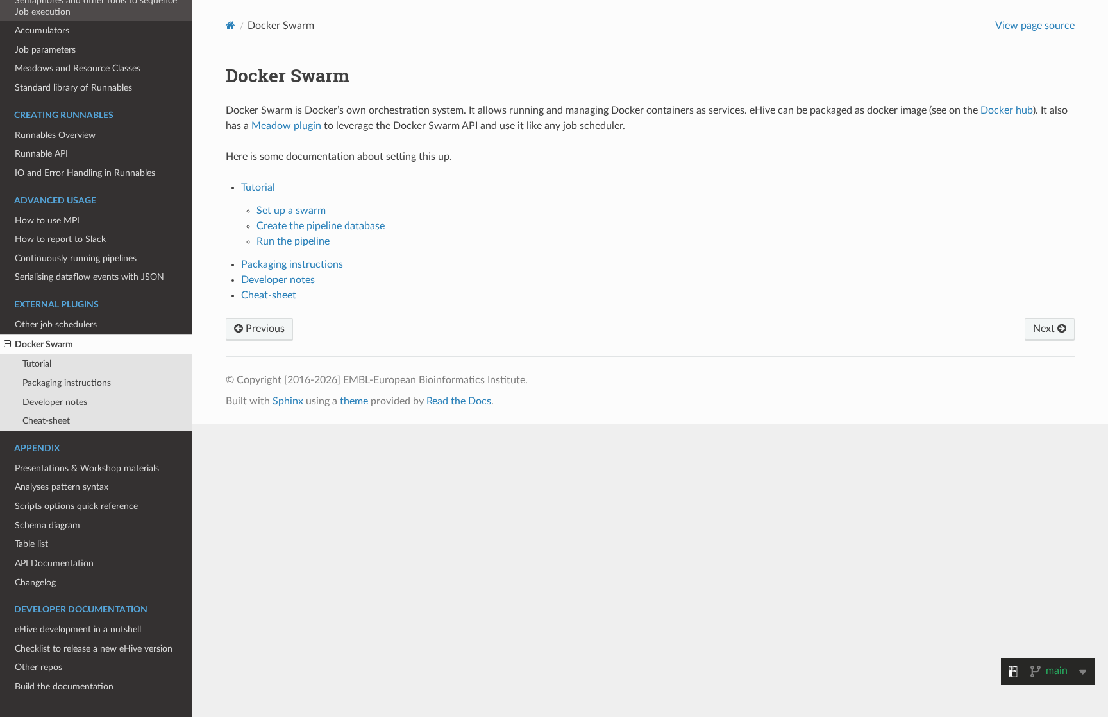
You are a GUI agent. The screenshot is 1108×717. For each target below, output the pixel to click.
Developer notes (54, 402)
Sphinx (288, 401)
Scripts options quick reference (76, 506)
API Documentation (54, 563)
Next (1045, 329)
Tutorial (36, 363)
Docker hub (1006, 110)
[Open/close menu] (7, 344)
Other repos (38, 667)
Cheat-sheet (46, 421)
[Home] (230, 25)
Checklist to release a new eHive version (93, 648)
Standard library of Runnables (73, 87)
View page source (1035, 26)
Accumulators (42, 30)
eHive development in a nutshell (78, 629)
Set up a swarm (291, 210)
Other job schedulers (56, 324)
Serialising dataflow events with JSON (89, 277)
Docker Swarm (44, 344)
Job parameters (45, 50)
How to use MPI (47, 220)
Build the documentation (64, 686)
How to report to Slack (60, 239)
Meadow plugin (286, 126)
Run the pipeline (293, 241)
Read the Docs (458, 401)
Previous (264, 329)
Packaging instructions (66, 383)
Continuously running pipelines (76, 258)
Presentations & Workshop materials (87, 468)
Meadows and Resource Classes (77, 68)
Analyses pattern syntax (61, 487)
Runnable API (41, 154)
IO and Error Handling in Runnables (85, 173)
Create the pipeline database (320, 226)
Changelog (35, 582)
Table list (31, 544)
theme (354, 401)
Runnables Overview (55, 135)
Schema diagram (47, 525)
